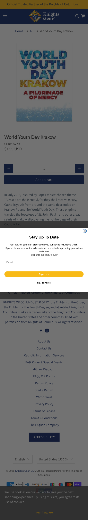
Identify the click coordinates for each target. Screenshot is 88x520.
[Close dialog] (85, 231)
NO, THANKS (44, 283)
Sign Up (44, 274)
